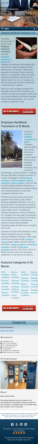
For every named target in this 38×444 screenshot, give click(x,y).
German (11, 416)
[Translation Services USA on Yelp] (17, 425)
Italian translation (17, 183)
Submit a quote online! (7, 331)
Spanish (4, 415)
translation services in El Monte (6, 59)
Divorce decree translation (15, 274)
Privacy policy (29, 416)
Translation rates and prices (26, 413)
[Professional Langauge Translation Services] (4, 3)
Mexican (9, 415)
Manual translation (25, 285)
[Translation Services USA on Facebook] (12, 425)
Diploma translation (5, 293)
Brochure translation (5, 281)
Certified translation (5, 287)
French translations (18, 180)
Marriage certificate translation (25, 292)
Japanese (29, 415)
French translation (15, 296)
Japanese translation (25, 279)
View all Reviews (19, 431)
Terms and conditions (19, 416)
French (19, 415)
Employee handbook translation (15, 289)
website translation (18, 244)
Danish (6, 416)
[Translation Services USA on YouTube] (21, 425)
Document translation (15, 281)
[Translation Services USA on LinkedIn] (25, 425)
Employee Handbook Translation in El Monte (30, 138)
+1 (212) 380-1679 (24, 11)
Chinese (24, 415)
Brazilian (14, 415)
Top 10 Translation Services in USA (9, 413)
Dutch (34, 415)
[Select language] (35, 29)
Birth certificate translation (5, 274)
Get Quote (19, 111)
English (36, 413)
